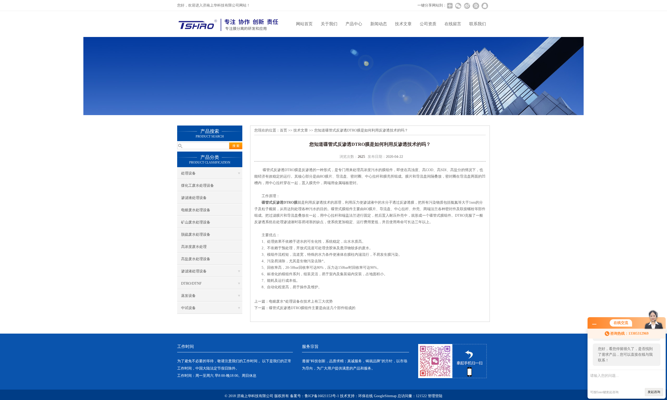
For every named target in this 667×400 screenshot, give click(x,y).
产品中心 (353, 24)
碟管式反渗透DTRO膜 (280, 202)
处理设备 (188, 173)
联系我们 (477, 24)
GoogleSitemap (385, 396)
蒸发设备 (188, 296)
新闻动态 (378, 24)
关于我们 (329, 24)
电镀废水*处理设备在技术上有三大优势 (301, 301)
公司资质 (428, 24)
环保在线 (365, 396)
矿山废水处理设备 (195, 222)
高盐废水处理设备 (195, 259)
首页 (283, 130)
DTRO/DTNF (191, 283)
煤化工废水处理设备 (197, 186)
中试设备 (188, 308)
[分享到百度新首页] (475, 6)
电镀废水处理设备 (195, 210)
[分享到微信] (458, 6)
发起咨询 (654, 392)
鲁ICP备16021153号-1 (322, 396)
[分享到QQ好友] (484, 6)
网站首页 (304, 24)
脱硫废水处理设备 (195, 234)
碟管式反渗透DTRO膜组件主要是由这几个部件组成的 (312, 308)
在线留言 (452, 24)
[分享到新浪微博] (467, 6)
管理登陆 (435, 396)
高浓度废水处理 (194, 247)
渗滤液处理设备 (194, 198)
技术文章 (403, 24)
